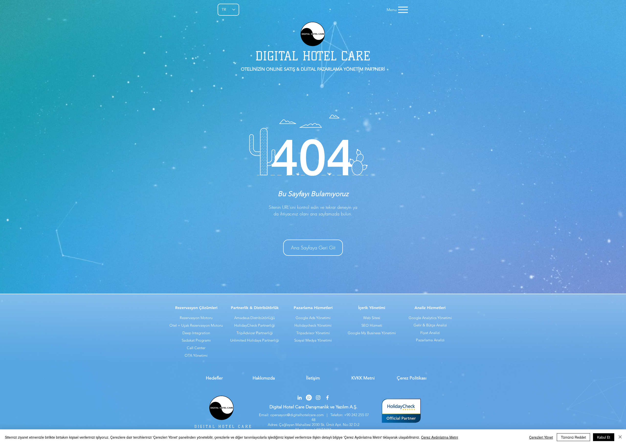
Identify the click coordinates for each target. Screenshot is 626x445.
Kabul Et (603, 437)
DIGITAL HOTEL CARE (223, 426)
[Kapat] (620, 437)
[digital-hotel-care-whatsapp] (309, 397)
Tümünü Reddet (573, 437)
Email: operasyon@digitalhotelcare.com (291, 414)
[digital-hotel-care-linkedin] (299, 397)
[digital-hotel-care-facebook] (327, 397)
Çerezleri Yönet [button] (541, 437)
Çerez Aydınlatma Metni (439, 437)
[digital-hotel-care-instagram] (318, 397)
